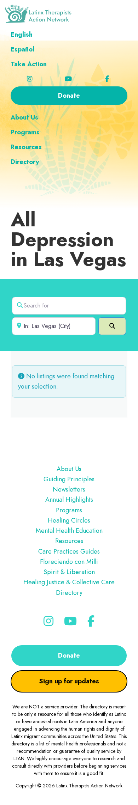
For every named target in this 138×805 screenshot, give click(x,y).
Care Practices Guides (69, 551)
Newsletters (69, 489)
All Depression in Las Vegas (68, 239)
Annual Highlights (69, 499)
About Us (69, 469)
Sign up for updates (69, 681)
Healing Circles (69, 520)
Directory (69, 592)
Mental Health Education (69, 530)
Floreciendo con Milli (69, 561)
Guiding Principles (69, 479)
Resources (69, 540)
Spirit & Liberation (69, 572)
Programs (69, 510)
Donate (69, 655)
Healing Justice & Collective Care (69, 582)
